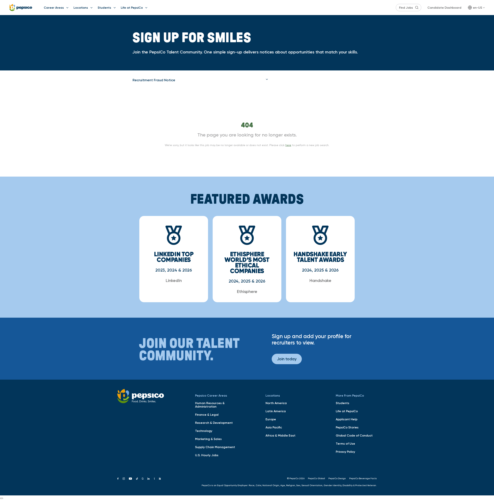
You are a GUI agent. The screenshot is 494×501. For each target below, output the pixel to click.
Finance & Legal (207, 414)
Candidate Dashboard (444, 7)
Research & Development (214, 422)
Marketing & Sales (208, 439)
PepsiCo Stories (347, 427)
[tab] (200, 80)
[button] (200, 80)
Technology (203, 430)
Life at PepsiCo (132, 7)
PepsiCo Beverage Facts (363, 478)
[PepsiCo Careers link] (20, 7)
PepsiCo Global (316, 478)
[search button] (416, 7)
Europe (271, 419)
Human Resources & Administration (210, 404)
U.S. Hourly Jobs (206, 455)
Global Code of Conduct (354, 435)
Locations (81, 7)
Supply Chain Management (215, 447)
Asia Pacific (274, 427)
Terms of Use (345, 443)
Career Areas (54, 7)
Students (104, 7)
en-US (477, 7)
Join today (287, 358)
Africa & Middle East (280, 435)
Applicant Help (346, 419)
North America (276, 403)
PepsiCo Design (337, 478)
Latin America (276, 411)
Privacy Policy (345, 451)
